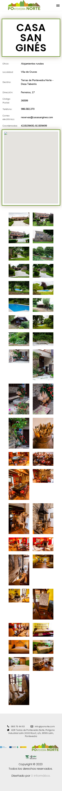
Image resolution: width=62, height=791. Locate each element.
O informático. (40, 776)
